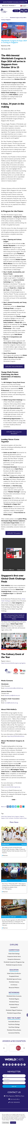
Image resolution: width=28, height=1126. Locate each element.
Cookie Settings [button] (6, 1122)
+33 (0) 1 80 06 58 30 (15, 1102)
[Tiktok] (24, 1065)
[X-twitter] (15, 1065)
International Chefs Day (14, 1033)
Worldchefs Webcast (14, 1004)
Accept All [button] (13, 1122)
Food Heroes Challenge (14, 1024)
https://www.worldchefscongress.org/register (13, 663)
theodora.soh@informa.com (12, 695)
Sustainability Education (14, 1021)
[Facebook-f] (4, 1065)
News (7, 17)
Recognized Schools (14, 976)
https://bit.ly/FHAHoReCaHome (15, 736)
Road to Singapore (15, 816)
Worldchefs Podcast (14, 1002)
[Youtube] (12, 1065)
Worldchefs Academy (14, 982)
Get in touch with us (14, 1099)
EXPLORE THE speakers (14, 533)
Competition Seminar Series (14, 956)
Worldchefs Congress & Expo (20, 818)
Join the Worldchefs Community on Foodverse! (14, 2)
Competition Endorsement (14, 959)
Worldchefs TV (14, 1007)
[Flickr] (21, 1065)
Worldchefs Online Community (14, 996)
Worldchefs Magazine (14, 999)
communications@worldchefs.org (14, 688)
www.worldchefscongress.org (12, 787)
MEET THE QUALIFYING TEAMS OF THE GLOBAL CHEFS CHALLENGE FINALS (14, 617)
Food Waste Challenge (14, 1027)
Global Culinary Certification (14, 973)
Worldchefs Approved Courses (14, 979)
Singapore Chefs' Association (7, 818)
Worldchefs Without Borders (14, 1030)
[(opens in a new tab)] (14, 1048)
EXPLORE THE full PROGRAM (14, 366)
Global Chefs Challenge (6, 816)
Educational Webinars (14, 987)
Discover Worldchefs (9, 5)
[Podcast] (18, 1065)
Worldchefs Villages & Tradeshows (14, 1010)
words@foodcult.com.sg (11, 703)
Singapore (22, 816)
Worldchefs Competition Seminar (14, 965)
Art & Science (14, 985)
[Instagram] (7, 1065)
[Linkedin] (10, 1065)
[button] (8, 807)
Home (2, 17)
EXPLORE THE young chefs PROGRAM (14, 432)
